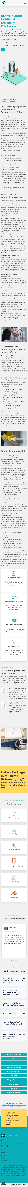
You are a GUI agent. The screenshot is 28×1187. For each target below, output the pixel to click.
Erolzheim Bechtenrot (14, 1067)
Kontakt (4, 1153)
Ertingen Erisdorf (14, 1084)
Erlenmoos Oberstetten (14, 1054)
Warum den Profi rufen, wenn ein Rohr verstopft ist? (12, 1024)
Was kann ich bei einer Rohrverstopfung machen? (14, 1004)
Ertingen (14, 1075)
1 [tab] (11, 960)
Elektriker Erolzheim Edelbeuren (14, 1107)
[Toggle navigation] (25, 2)
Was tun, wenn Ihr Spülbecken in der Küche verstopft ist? (13, 980)
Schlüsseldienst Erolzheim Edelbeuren (14, 1105)
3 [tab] (16, 960)
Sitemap (4, 1161)
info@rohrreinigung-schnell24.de (14, 1144)
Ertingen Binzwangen (14, 1080)
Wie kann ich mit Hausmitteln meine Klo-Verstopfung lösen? (12, 993)
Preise (3, 1158)
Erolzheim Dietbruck (14, 1071)
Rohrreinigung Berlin (8, 1150)
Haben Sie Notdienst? (11, 1013)
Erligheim (14, 1058)
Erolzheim (14, 1063)
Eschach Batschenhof (14, 1092)
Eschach (14, 1088)
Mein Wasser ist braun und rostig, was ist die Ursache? (12, 1036)
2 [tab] (14, 960)
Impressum (5, 1155)
